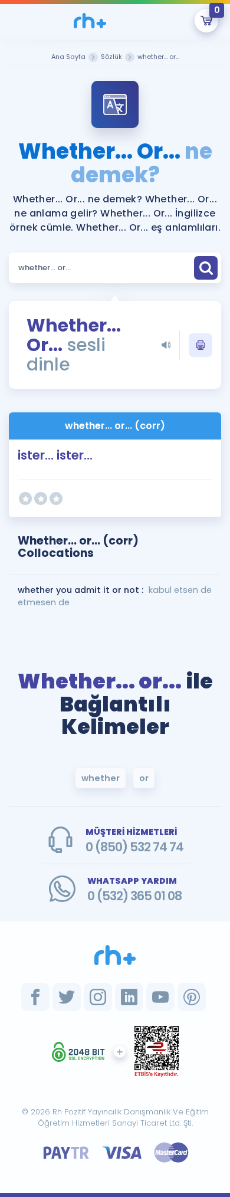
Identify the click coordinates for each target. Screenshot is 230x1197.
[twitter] (66, 997)
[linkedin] (129, 997)
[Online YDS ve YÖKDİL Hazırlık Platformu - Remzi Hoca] (115, 955)
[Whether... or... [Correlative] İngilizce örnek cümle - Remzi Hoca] (90, 20)
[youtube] (160, 997)
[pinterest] (192, 997)
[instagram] (98, 997)
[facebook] (35, 997)
